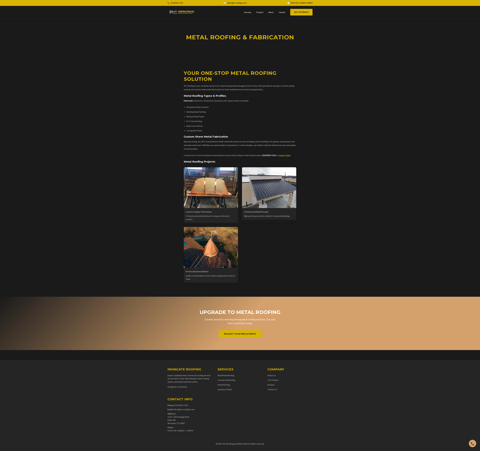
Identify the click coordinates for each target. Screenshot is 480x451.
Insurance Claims (225, 389)
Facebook (182, 387)
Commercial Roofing (226, 380)
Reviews (271, 385)
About (271, 12)
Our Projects (273, 380)
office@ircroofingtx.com (237, 3)
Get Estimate (301, 12)
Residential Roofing (226, 375)
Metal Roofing (224, 385)
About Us (272, 375)
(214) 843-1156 (177, 3)
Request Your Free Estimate (240, 334)
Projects (259, 12)
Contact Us (272, 389)
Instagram (172, 387)
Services (247, 12)
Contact (281, 12)
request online (284, 155)
